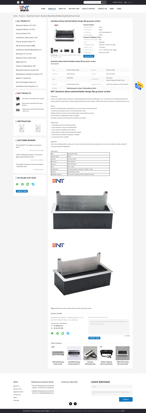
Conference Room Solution (25, 86)
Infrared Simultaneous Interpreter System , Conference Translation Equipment (43, 387)
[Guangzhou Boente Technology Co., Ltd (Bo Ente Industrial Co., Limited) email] (18, 184)
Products (52, 9)
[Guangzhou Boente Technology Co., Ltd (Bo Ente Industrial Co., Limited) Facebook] (18, 2)
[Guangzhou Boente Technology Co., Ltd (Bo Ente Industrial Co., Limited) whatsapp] (23, 184)
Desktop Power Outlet (24, 58)
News (112, 9)
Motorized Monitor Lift (24, 25)
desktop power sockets (60, 308)
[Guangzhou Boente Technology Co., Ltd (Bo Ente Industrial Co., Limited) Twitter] (22, 2)
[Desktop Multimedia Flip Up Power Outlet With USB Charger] (90, 353)
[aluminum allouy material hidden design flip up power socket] (65, 35)
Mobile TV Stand (22, 78)
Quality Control (88, 9)
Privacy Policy (26, 411)
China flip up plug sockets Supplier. (40, 411)
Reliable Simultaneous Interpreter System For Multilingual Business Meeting (43, 392)
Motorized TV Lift (22, 54)
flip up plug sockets (86, 308)
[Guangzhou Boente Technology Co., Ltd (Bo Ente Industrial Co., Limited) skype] (34, 184)
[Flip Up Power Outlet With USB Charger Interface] (18, 104)
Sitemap (16, 400)
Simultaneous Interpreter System (27, 74)
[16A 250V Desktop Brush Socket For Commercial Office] (74, 353)
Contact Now (89, 56)
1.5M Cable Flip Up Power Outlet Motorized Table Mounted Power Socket (58, 363)
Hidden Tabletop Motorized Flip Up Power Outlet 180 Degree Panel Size (106, 363)
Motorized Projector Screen (26, 70)
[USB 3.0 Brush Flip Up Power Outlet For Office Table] (123, 353)
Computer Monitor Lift (24, 29)
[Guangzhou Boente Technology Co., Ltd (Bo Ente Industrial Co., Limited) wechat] (28, 184)
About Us (62, 9)
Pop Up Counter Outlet (24, 42)
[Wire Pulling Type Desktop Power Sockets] (18, 98)
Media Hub (19, 62)
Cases (119, 9)
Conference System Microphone (27, 50)
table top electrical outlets (74, 308)
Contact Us (102, 9)
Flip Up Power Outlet (33, 16)
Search (104, 2)
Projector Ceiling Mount (24, 66)
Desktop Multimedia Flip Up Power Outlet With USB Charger (90, 363)
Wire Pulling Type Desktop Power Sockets (33, 98)
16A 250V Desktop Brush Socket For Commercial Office (74, 363)
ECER (122, 411)
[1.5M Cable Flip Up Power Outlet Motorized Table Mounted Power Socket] (58, 353)
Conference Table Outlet (24, 38)
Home (43, 9)
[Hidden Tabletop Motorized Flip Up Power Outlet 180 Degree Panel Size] (106, 353)
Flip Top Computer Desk (24, 82)
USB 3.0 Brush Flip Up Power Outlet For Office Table (123, 363)
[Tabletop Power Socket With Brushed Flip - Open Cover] (18, 110)
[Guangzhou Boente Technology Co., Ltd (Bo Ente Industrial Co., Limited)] (24, 9)
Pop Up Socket (21, 33)
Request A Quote (117, 2)
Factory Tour (74, 9)
